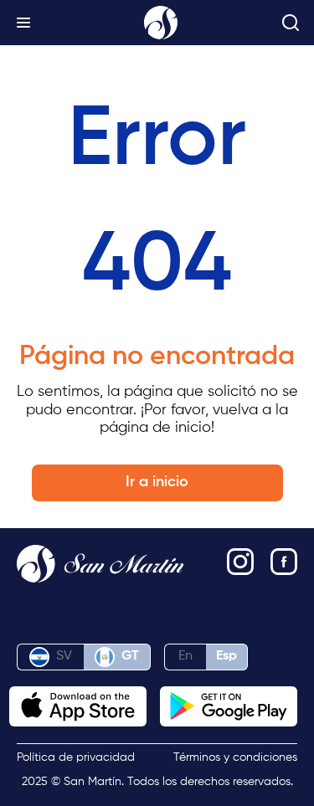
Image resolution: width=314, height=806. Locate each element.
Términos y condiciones (235, 757)
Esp (226, 656)
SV (64, 656)
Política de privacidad (76, 757)
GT (130, 656)
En (185, 656)
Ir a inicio (157, 482)
